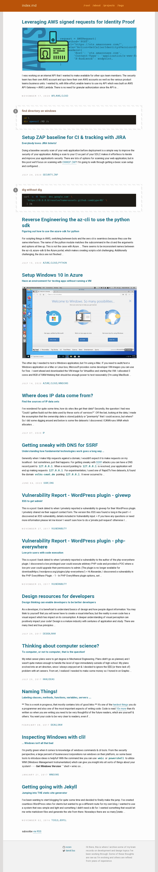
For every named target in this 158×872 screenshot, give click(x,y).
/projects (109, 5)
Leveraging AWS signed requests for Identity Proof (78, 22)
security (48, 174)
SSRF (99, 462)
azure (46, 263)
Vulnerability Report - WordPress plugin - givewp (76, 497)
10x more (121, 709)
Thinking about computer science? (60, 648)
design (46, 633)
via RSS (37, 831)
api (53, 96)
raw (53, 633)
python (62, 263)
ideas (51, 679)
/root (87, 5)
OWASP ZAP (69, 162)
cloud (64, 96)
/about (97, 5)
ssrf (46, 483)
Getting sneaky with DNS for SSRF (63, 447)
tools (54, 820)
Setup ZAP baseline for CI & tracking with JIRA (74, 139)
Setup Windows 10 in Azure (56, 277)
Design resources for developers (59, 598)
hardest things (120, 705)
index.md (29, 5)
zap (56, 174)
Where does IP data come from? (57, 397)
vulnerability (59, 528)
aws (58, 96)
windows (63, 383)
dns (52, 483)
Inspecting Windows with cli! (53, 739)
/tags (120, 5)
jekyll (63, 820)
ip (44, 433)
